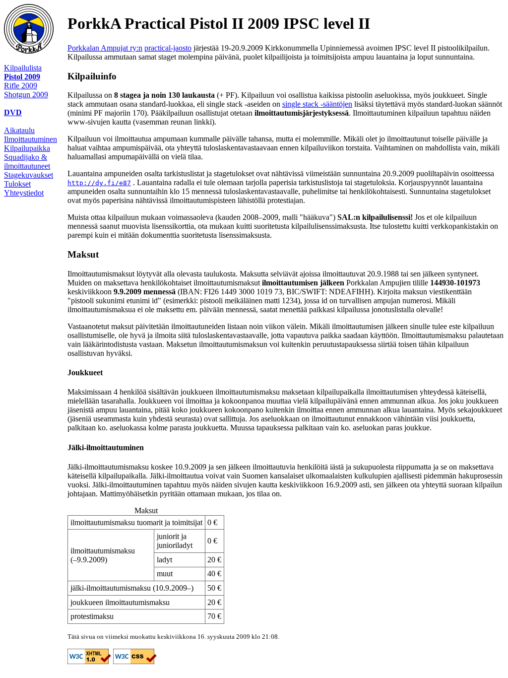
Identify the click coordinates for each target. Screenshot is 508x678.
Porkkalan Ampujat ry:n (104, 48)
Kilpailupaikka (27, 148)
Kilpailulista (23, 68)
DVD (13, 112)
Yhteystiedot (24, 193)
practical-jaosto (167, 48)
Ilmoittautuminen (30, 139)
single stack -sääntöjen (317, 104)
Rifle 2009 (20, 85)
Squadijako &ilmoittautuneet (27, 161)
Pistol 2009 (22, 76)
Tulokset (17, 184)
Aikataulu (19, 130)
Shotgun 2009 (26, 94)
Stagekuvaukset (28, 175)
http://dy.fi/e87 (99, 183)
